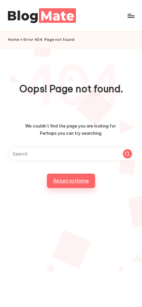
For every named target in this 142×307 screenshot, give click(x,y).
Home (13, 39)
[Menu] (130, 15)
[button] (127, 153)
